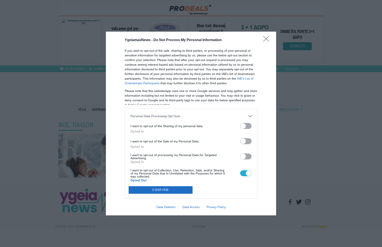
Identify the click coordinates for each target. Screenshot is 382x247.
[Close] (267, 40)
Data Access (191, 207)
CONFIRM (160, 189)
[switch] (246, 126)
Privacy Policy (216, 207)
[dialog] (191, 123)
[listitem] (191, 116)
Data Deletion (166, 207)
